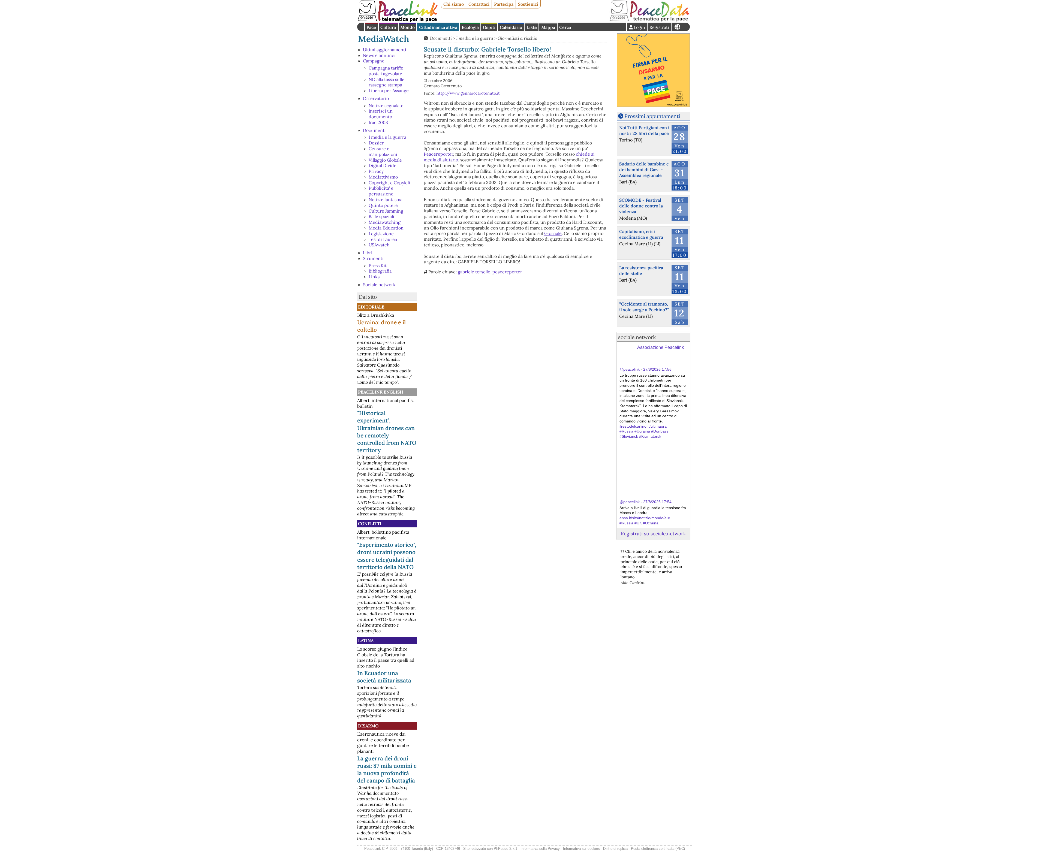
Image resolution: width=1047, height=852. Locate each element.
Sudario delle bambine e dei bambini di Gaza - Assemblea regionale (644, 169)
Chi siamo (453, 4)
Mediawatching (385, 222)
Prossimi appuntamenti (652, 116)
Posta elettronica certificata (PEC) (658, 849)
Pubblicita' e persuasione (381, 191)
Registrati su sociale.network (653, 533)
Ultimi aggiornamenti (384, 49)
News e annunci (379, 55)
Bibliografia (380, 271)
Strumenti (373, 258)
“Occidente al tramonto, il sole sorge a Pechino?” (644, 306)
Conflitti (369, 523)
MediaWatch (383, 38)
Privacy (376, 171)
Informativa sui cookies (581, 849)
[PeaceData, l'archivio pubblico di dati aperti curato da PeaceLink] (649, 20)
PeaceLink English (380, 392)
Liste (531, 27)
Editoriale (371, 307)
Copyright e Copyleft (390, 182)
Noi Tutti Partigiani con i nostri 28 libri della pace (644, 130)
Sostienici (528, 4)
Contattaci (478, 4)
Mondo (407, 27)
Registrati (659, 27)
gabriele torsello (474, 271)
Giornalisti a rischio (517, 38)
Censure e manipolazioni (383, 151)
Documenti (374, 130)
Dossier (376, 143)
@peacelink (629, 369)
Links (374, 276)
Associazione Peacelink (660, 347)
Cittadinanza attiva (438, 27)
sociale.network (637, 337)
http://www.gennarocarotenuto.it (468, 93)
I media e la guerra (387, 137)
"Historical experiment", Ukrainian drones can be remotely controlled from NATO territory (386, 431)
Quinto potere (383, 205)
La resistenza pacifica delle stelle (641, 270)
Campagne (373, 61)
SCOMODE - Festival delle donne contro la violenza (641, 205)
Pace (371, 27)
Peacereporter (438, 154)
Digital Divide (382, 165)
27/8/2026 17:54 (657, 502)
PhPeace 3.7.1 (505, 849)
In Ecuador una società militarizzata (384, 676)
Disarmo (368, 726)
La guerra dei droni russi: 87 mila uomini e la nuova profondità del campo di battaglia (387, 769)
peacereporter (507, 271)
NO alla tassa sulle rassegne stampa (386, 82)
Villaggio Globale (385, 160)
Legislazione (381, 233)
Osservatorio (376, 98)
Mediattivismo (383, 177)
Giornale (553, 233)
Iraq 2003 (378, 122)
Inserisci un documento (381, 113)
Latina (366, 640)
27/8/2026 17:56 (657, 369)
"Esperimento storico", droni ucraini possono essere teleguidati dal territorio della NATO (386, 555)
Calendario (511, 27)
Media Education (386, 228)
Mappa (548, 27)
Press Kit (378, 265)
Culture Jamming (386, 211)
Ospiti (489, 27)
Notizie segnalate (386, 105)
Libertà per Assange (389, 90)
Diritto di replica (615, 849)
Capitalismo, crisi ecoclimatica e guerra (641, 234)
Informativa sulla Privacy (540, 849)
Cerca (565, 27)
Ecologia (470, 27)
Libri (367, 252)
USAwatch (379, 244)
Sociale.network (379, 284)
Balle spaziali (381, 216)
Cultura (388, 27)
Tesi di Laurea (383, 239)
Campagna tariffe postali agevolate (386, 70)
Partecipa (503, 4)
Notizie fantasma (385, 199)
